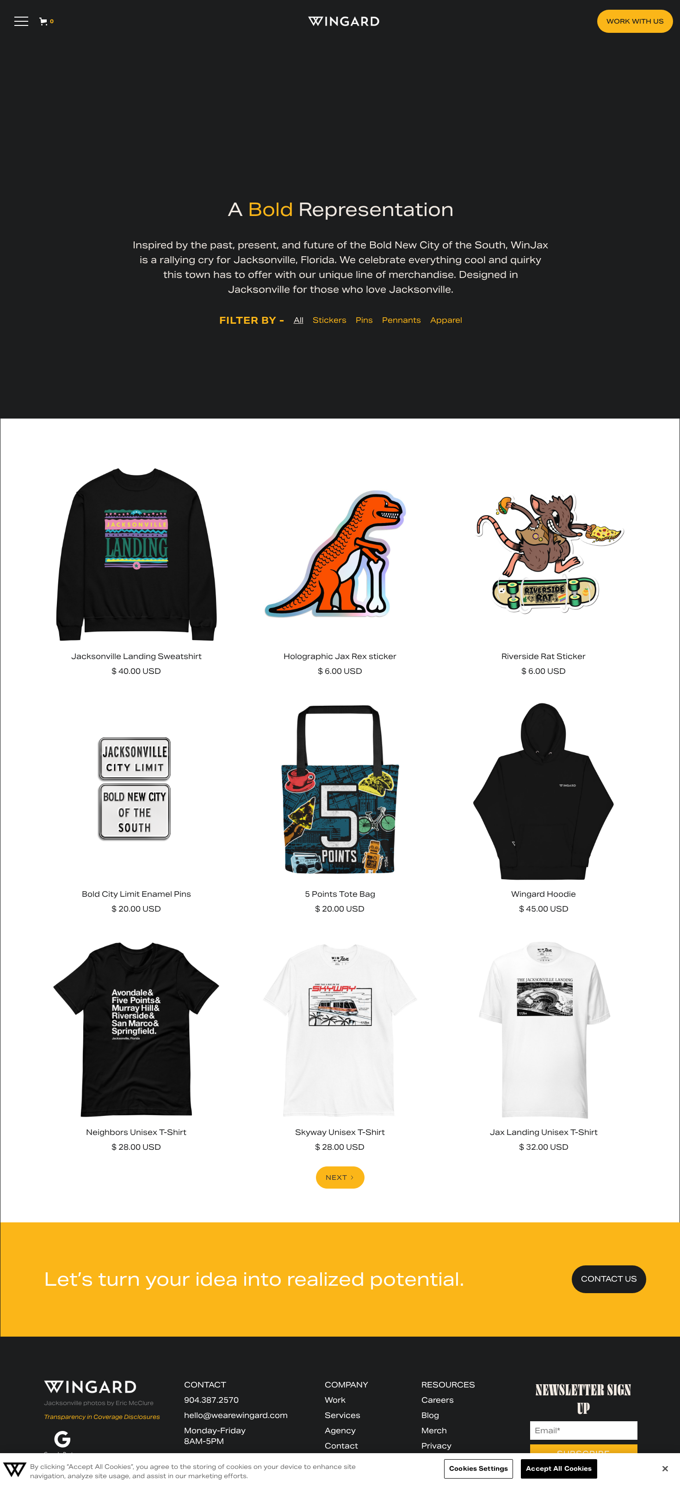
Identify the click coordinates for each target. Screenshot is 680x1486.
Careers (437, 1400)
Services (342, 1415)
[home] (339, 21)
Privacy (436, 1446)
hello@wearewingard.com (236, 1415)
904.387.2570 (211, 1400)
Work (335, 1400)
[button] (21, 21)
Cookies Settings (478, 1469)
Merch (434, 1431)
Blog (430, 1415)
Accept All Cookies (559, 1469)
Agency (340, 1431)
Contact (341, 1446)
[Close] (665, 1468)
